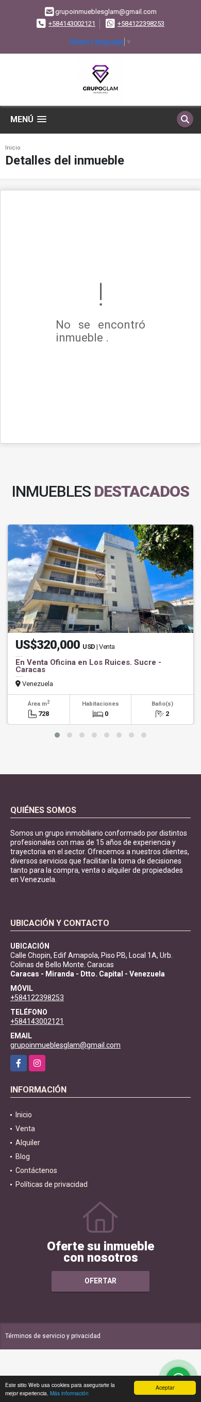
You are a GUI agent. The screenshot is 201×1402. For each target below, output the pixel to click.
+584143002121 (71, 23)
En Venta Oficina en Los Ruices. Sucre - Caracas (88, 666)
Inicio (13, 147)
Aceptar (165, 1387)
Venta (25, 1128)
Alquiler (27, 1142)
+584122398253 (141, 23)
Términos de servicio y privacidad (52, 1336)
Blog (22, 1156)
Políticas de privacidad (51, 1184)
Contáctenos (36, 1170)
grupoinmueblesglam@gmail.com (65, 1045)
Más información (69, 1393)
